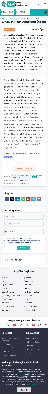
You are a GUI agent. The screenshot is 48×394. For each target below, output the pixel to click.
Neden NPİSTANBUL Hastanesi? (10, 339)
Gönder (25, 248)
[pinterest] (28, 199)
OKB (26, 299)
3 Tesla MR (30, 346)
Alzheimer (6, 281)
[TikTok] (39, 325)
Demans (5, 310)
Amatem (5, 303)
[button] (7, 231)
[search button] (39, 4)
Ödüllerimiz (6, 344)
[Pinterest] (33, 325)
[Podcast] (46, 325)
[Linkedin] (27, 325)
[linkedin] (17, 199)
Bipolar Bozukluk (8, 285)
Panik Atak (30, 353)
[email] (39, 199)
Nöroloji (27, 288)
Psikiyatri (27, 285)
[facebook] (7, 199)
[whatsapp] (23, 199)
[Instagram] (21, 325)
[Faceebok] (2, 325)
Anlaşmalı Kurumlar (9, 355)
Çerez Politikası (32, 384)
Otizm (4, 288)
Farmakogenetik (32, 349)
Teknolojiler (6, 351)
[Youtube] (14, 325)
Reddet (21, 377)
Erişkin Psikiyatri (8, 306)
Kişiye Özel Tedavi (31, 306)
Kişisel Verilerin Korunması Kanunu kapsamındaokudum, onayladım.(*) (23, 240)
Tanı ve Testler (14, 18)
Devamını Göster (22, 168)
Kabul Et (24, 390)
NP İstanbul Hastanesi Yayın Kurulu (20, 176)
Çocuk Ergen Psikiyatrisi (11, 296)
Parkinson (28, 296)
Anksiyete (5, 278)
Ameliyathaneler (8, 348)
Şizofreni (27, 278)
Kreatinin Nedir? (30, 310)
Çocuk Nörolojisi (8, 292)
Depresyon (28, 281)
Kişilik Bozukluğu (32, 342)
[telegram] (33, 199)
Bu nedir (35, 29)
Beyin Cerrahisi (7, 299)
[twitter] (12, 199)
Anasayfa (5, 18)
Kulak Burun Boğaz (31, 292)
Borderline (28, 303)
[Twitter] (8, 325)
